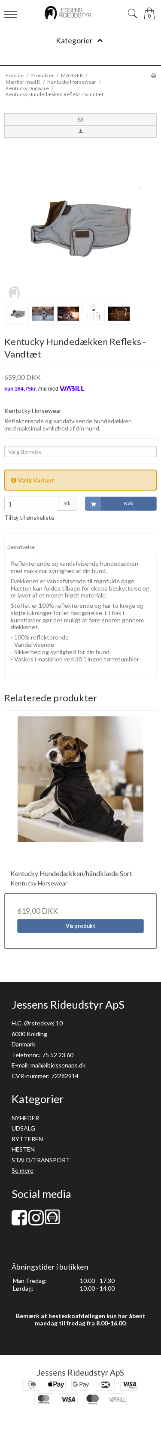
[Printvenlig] (153, 75)
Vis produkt (80, 926)
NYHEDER (25, 1118)
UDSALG (23, 1128)
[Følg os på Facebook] (19, 1221)
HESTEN (23, 1149)
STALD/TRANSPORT (41, 1160)
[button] (80, 119)
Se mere (22, 1170)
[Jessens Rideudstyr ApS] (81, 12)
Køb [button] (128, 503)
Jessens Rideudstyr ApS (80, 1372)
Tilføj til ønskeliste (29, 517)
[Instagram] (36, 1221)
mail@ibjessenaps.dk (57, 1065)
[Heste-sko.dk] (52, 1221)
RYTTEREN (27, 1139)
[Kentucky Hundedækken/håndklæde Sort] (80, 792)
